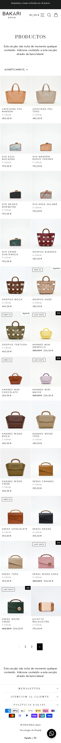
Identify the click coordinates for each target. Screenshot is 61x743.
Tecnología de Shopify (30, 730)
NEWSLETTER (30, 688)
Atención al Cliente (29, 696)
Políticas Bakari (30, 704)
